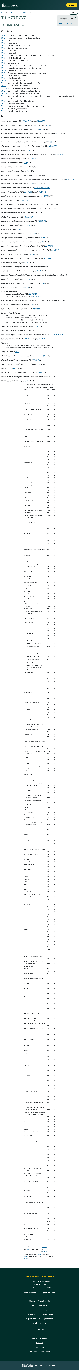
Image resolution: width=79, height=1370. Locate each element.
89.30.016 (33, 294)
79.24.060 (40, 1254)
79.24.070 (26, 1256)
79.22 (3, 55)
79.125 (3, 91)
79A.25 (31, 254)
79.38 (3, 63)
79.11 (3, 40)
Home (3, 13)
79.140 (3, 101)
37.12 (28, 225)
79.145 (3, 103)
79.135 (3, 96)
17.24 (33, 233)
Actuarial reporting (39, 1310)
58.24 (36, 326)
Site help (39, 1343)
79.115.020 (28, 217)
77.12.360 (36, 360)
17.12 (39, 271)
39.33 (42, 238)
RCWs (25, 13)
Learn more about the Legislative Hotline (39, 1293)
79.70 (3, 70)
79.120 (3, 88)
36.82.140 (25, 200)
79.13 (3, 43)
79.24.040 (44, 1251)
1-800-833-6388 (47, 1287)
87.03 (42, 242)
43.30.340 (37, 188)
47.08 (50, 142)
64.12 (17, 352)
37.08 (38, 183)
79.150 (3, 106)
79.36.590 (61, 334)
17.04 (40, 372)
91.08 (42, 283)
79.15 (3, 48)
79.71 (3, 73)
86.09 (46, 196)
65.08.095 (52, 146)
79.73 (3, 75)
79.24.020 (44, 1247)
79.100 (3, 78)
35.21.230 (26, 339)
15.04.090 (49, 246)
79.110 (3, 83)
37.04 (30, 183)
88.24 (27, 381)
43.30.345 (46, 188)
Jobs (39, 1334)
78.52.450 (46, 258)
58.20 (38, 364)
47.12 (48, 125)
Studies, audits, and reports (39, 1301)
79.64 (3, 68)
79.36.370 (52, 334)
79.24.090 (28, 1249)
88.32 (31, 304)
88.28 (41, 129)
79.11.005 (36, 309)
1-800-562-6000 (39, 1284)
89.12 (45, 356)
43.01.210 (69, 179)
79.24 (3, 58)
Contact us (39, 1347)
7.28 (25, 163)
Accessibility (39, 1329)
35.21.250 (40, 339)
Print (73, 13)
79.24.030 (26, 1258)
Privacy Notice (51, 1365)
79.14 (3, 45)
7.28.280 (33, 158)
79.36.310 (26, 121)
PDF (72, 19)
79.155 (3, 109)
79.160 (3, 111)
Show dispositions (65, 23)
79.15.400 (28, 192)
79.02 (3, 35)
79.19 (3, 53)
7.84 (18, 229)
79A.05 (26, 262)
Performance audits (39, 1305)
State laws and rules (14, 13)
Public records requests (39, 1338)
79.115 (3, 86)
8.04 (28, 171)
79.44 (3, 65)
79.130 (3, 93)
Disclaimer (39, 1365)
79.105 (3, 80)
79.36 (3, 60)
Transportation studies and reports (39, 1314)
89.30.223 (37, 296)
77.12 (28, 279)
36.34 (28, 150)
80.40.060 (55, 250)
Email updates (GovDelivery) (39, 1351)
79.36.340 (41, 121)
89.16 (26, 287)
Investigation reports (39, 1323)
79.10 (3, 38)
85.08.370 (59, 154)
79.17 (3, 50)
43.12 (58, 133)
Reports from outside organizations (39, 1319)
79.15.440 (42, 192)
